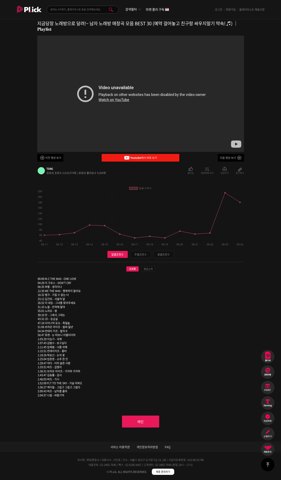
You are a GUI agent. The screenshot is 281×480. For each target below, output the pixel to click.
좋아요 (191, 172)
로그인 (218, 9)
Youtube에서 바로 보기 (140, 158)
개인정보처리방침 (147, 447)
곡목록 (132, 269)
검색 (111, 9)
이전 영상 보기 (53, 158)
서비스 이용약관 (120, 447)
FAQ (168, 447)
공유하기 (225, 172)
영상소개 (148, 269)
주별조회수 (140, 254)
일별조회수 (117, 254)
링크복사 (240, 172)
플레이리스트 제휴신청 (252, 9)
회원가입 (231, 9)
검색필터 (131, 9)
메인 (140, 421)
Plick (29, 12)
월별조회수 (163, 254)
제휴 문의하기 (163, 472)
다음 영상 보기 (228, 158)
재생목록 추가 (207, 172)
